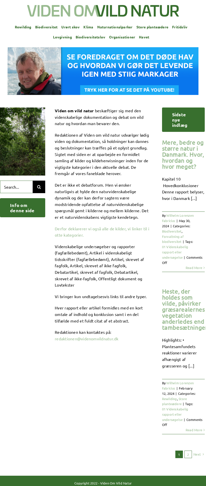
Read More (194, 267)
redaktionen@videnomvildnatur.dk (86, 338)
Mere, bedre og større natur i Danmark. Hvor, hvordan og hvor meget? (183, 154)
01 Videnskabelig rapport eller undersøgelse (175, 252)
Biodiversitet (172, 231)
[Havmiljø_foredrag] (103, 49)
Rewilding (169, 399)
